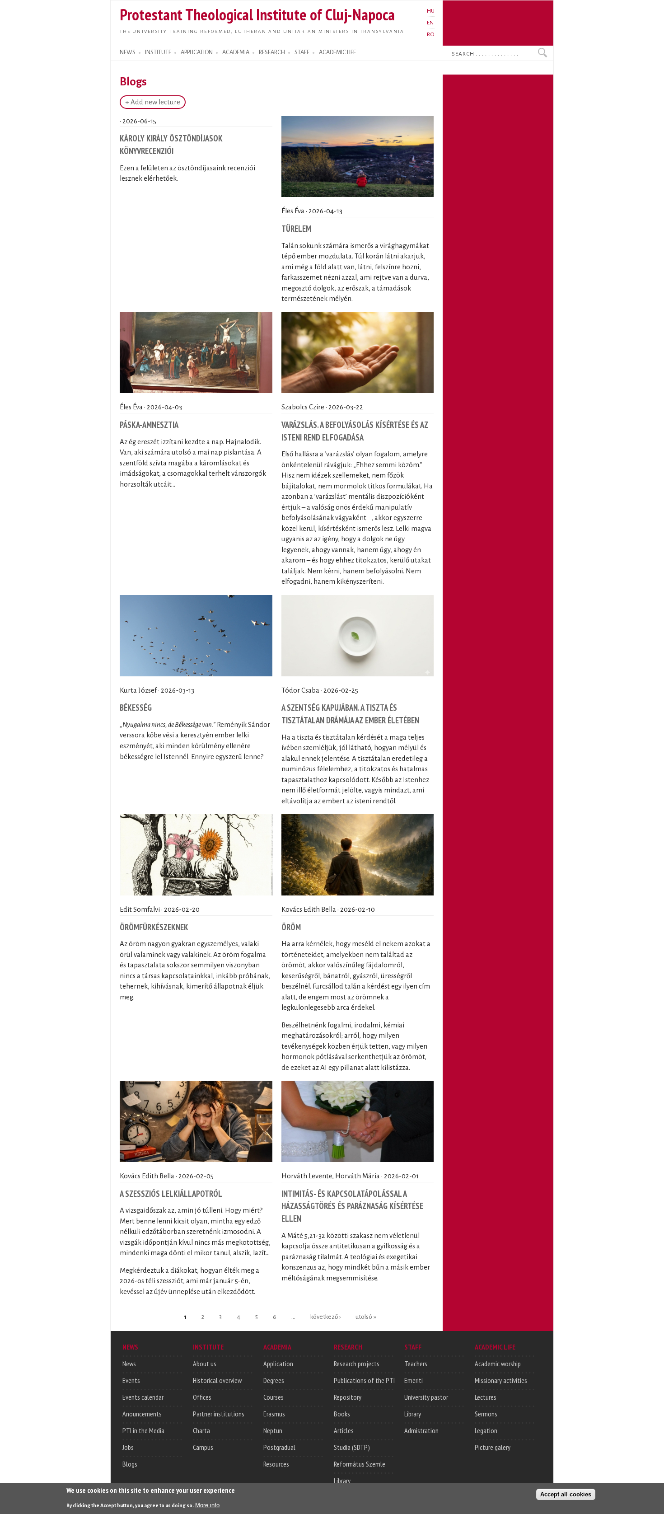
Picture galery (492, 1447)
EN (430, 22)
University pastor (426, 1397)
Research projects (356, 1363)
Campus (203, 1447)
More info (207, 1505)
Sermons (486, 1413)
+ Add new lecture (152, 102)
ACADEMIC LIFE (337, 52)
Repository (347, 1397)
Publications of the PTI (364, 1380)
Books (342, 1413)
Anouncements (142, 1413)
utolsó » (365, 1316)
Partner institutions (218, 1413)
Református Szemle (359, 1463)
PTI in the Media (143, 1430)
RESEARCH (272, 52)
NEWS (128, 52)
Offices (202, 1397)
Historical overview (217, 1380)
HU (431, 11)
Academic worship (498, 1363)
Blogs (129, 1463)
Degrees (273, 1380)
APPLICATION (197, 52)
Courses (273, 1397)
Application (278, 1363)
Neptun (272, 1430)
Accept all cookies (565, 1494)
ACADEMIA (235, 52)
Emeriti (413, 1380)
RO (431, 34)
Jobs (128, 1447)
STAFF (302, 52)
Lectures (485, 1397)
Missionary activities (501, 1380)
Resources (276, 1463)
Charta (201, 1430)
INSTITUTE (158, 52)
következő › (325, 1316)
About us (204, 1363)
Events (131, 1380)
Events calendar (143, 1397)
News (129, 1363)
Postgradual (279, 1447)
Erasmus (274, 1413)
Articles (344, 1430)
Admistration (421, 1430)
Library (342, 1480)
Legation (486, 1430)
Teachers (415, 1363)
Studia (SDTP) (352, 1447)
